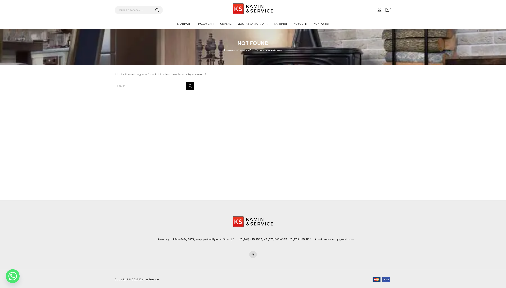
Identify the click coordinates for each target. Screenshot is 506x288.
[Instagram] (253, 254)
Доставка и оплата (253, 24)
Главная (183, 24)
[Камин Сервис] (253, 8)
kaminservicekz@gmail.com (334, 239)
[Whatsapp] (13, 276)
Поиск (158, 10)
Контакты (321, 24)
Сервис (226, 24)
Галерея (280, 24)
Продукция (204, 24)
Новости (300, 24)
